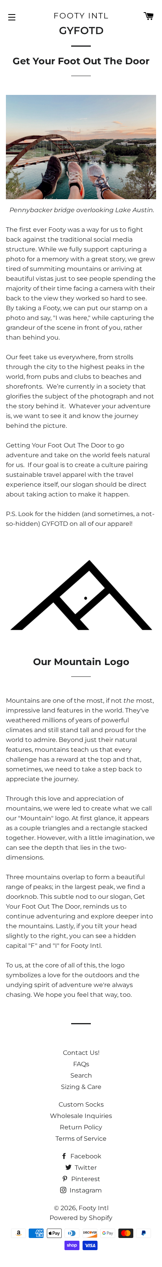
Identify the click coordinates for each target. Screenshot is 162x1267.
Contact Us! (81, 1052)
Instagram (85, 1190)
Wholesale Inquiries (81, 1116)
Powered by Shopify (81, 1218)
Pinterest (85, 1179)
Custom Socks (81, 1104)
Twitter (85, 1167)
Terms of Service (81, 1138)
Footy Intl (81, 15)
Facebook (85, 1156)
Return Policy (81, 1127)
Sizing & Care (81, 1087)
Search (81, 1075)
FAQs (81, 1064)
